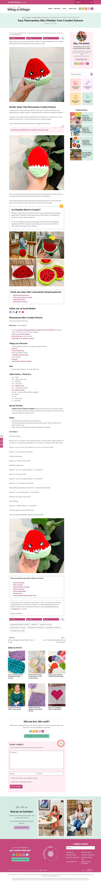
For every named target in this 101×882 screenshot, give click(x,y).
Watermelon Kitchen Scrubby (22, 297)
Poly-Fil (14, 348)
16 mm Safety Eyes (18, 350)
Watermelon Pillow (19, 299)
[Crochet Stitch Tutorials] (75, 84)
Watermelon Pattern (17, 631)
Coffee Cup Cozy (18, 589)
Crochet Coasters (72, 857)
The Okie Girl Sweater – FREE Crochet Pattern (15, 708)
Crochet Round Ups (86, 858)
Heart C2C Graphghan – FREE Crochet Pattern (55, 708)
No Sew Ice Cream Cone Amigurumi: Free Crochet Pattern (87, 118)
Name (12, 773)
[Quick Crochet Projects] (75, 98)
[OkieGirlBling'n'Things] (19, 8)
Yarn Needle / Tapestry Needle (21, 361)
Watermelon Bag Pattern (21, 295)
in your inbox (18, 2)
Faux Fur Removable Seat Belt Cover (25, 595)
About (29, 870)
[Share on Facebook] (1, 439)
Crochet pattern (45, 624)
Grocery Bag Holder (19, 591)
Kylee (47, 23)
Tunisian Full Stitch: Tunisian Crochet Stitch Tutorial (35, 709)
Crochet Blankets (87, 855)
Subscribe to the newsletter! (36, 736)
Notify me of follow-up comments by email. (24, 778)
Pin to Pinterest (17, 336)
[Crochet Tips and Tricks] (87, 84)
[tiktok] (92, 8)
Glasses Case (17, 593)
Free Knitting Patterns (86, 862)
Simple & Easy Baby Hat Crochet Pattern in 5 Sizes (56, 675)
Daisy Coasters (18, 585)
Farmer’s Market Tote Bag (21, 587)
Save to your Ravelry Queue (21, 334)
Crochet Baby (86, 852)
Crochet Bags (71, 855)
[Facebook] (80, 8)
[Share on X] (1, 442)
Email (40, 773)
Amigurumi (70, 852)
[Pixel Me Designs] (89, 870)
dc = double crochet (18, 390)
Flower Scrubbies (18, 582)
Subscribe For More (20, 859)
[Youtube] (89, 8)
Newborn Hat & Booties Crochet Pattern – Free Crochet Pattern (35, 676)
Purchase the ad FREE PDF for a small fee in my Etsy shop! (29, 130)
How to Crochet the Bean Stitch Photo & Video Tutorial (15, 676)
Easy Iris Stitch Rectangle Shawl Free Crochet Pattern (87, 155)
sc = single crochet (18, 385)
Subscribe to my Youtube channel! (23, 338)
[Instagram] (83, 8)
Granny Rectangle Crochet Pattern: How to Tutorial (21, 640)
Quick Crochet (71, 861)
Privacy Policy (17, 34)
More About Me (81, 59)
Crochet (34, 624)
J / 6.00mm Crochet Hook (20, 355)
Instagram (15, 609)
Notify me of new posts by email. (21, 782)
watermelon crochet (52, 627)
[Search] (91, 74)
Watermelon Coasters (20, 301)
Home (50, 8)
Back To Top (42, 870)
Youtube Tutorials (21, 827)
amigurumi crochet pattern (19, 624)
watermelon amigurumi (35, 627)
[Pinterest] (86, 8)
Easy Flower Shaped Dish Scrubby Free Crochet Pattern (87, 142)
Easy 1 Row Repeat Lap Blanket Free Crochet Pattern (54, 640)
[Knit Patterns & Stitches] (87, 98)
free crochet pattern (17, 627)
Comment (13, 752)
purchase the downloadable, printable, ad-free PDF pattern (36, 330)
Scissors (15, 359)
